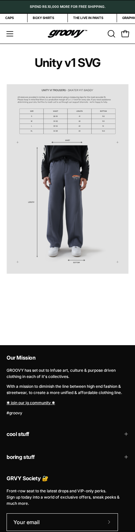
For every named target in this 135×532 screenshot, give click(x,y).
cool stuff (18, 434)
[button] (110, 33)
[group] (67, 6)
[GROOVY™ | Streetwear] (67, 34)
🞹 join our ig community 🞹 (31, 402)
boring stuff (20, 457)
